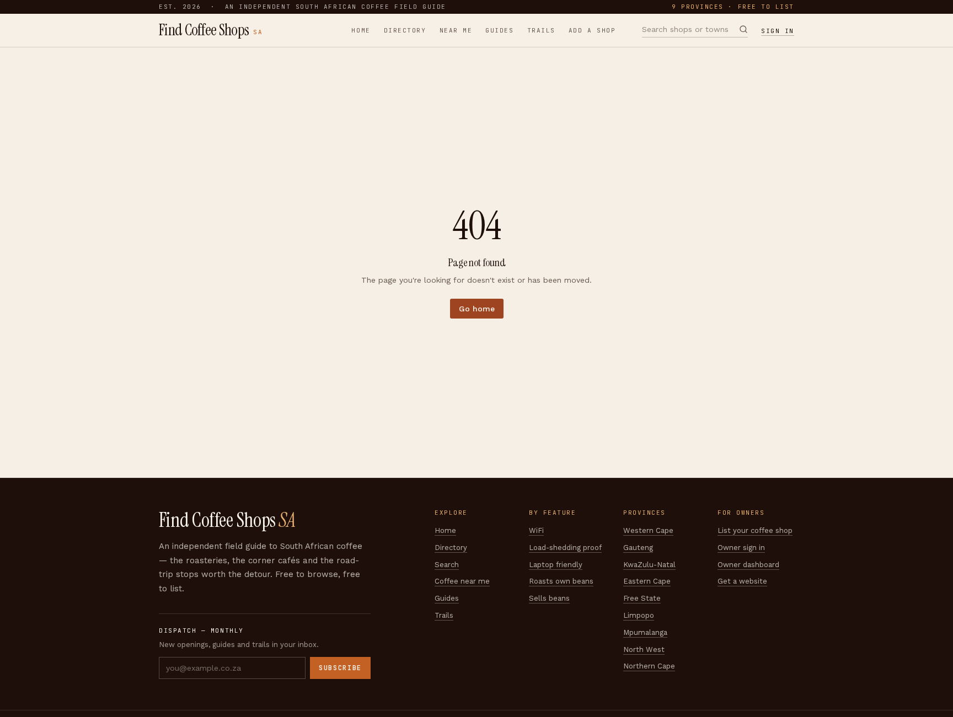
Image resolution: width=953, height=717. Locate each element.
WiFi (536, 530)
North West (644, 649)
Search (447, 564)
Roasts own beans (561, 581)
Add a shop (592, 30)
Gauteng (638, 547)
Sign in (777, 31)
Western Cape (648, 530)
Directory (405, 30)
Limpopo (638, 615)
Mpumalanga (645, 632)
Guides (499, 30)
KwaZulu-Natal (649, 564)
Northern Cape (649, 666)
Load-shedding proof (565, 547)
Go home (477, 308)
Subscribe (340, 668)
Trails (541, 30)
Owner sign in (741, 547)
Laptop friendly (555, 564)
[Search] (743, 29)
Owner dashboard (748, 564)
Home (360, 30)
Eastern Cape (647, 581)
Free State (642, 598)
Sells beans (549, 598)
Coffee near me (462, 581)
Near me (456, 30)
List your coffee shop (755, 530)
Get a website (742, 581)
